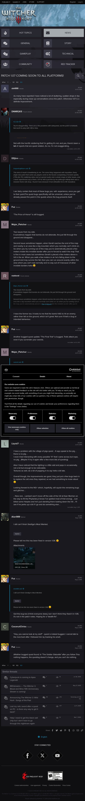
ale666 (15, 88)
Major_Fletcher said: (19, 286)
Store (31, 2)
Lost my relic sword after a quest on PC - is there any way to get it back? (24, 709)
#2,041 (78, 88)
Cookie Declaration (55, 785)
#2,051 (78, 517)
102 (17, 82)
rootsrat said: (17, 362)
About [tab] (69, 376)
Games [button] (15, 2)
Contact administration (21, 785)
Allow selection (42, 428)
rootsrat (15, 275)
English (43, 737)
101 (13, 82)
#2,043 (78, 158)
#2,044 (78, 207)
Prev (4, 82)
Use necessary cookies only (17, 428)
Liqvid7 (15, 443)
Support (40, 2)
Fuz (13, 207)
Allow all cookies (68, 428)
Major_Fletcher (19, 224)
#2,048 (78, 352)
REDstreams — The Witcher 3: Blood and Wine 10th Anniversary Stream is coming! (24, 689)
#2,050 (78, 444)
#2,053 (78, 627)
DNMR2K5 (17, 111)
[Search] (78, 76)
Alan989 (16, 516)
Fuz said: (16, 122)
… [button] (10, 82)
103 (21, 82)
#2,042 (78, 111)
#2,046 (78, 276)
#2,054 (78, 647)
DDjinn (15, 158)
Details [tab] (42, 376)
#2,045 (78, 224)
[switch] (32, 418)
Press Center (67, 785)
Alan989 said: (17, 589)
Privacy (44, 785)
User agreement (36, 785)
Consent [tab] (16, 376)
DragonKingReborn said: (20, 168)
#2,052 (78, 579)
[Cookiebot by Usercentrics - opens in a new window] (70, 370)
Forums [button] (5, 2)
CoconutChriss (19, 626)
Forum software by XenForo (42, 799)
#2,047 (78, 329)
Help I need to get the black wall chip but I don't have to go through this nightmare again (24, 721)
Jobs (24, 2)
